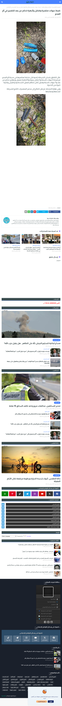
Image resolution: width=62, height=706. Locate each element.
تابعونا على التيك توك (46, 613)
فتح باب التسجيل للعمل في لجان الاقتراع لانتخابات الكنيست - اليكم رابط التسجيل (33, 558)
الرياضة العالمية (49, 679)
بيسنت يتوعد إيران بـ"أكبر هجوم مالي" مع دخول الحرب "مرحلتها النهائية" (27, 351)
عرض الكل (6, 310)
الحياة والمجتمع (44, 676)
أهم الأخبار (13, 676)
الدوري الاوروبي (56, 523)
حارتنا (44, 684)
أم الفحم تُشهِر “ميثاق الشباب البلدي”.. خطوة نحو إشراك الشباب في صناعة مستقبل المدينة (31, 249)
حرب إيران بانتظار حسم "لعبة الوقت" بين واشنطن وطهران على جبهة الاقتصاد (28, 362)
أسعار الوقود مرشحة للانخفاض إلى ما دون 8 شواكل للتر (32, 414)
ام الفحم (53, 604)
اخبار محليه (27, 676)
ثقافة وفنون (28, 684)
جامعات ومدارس (36, 684)
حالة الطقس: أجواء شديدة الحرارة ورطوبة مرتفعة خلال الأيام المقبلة (33, 479)
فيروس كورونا (13, 690)
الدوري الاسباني (56, 504)
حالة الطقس (50, 684)
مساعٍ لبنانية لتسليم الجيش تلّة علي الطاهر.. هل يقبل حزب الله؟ (32, 343)
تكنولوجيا (21, 684)
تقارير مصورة (5, 684)
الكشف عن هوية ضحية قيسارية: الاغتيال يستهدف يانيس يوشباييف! (35, 544)
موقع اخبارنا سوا (52, 601)
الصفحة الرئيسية (56, 7)
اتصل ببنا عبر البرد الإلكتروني (49, 607)
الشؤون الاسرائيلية (15, 682)
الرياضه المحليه (6, 682)
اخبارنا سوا (57, 17)
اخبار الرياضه (20, 676)
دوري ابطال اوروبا (55, 520)
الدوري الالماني (56, 510)
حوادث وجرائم (5, 687)
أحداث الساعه (5, 676)
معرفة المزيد (41, 701)
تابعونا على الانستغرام (46, 616)
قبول (50, 701)
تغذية (52, 682)
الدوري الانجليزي (56, 507)
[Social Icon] (57, 493)
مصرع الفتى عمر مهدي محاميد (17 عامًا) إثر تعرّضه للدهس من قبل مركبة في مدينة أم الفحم (30, 565)
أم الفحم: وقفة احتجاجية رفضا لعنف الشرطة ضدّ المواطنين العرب (51, 248)
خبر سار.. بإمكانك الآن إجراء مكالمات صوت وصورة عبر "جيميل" (37, 551)
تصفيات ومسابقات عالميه (53, 527)
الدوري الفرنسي (56, 514)
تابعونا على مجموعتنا (46, 610)
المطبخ (23, 682)
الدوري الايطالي (56, 517)
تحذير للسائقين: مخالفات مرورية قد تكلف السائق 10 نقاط (34, 406)
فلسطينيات (5, 690)
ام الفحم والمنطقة (46, 7)
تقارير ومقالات (13, 684)
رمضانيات (23, 687)
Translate (28, 536)
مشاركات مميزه (22, 690)
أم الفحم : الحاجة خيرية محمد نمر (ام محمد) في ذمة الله (39, 572)
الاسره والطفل (35, 676)
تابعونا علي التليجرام (46, 618)
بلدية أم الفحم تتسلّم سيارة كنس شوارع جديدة (11, 248)
